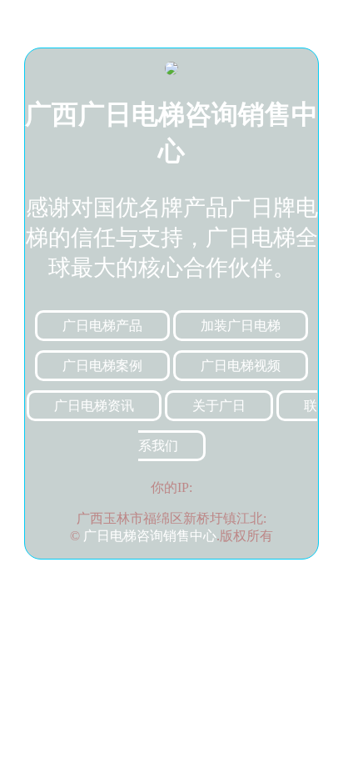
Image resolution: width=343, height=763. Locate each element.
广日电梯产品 (102, 326)
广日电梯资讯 (94, 406)
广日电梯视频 (241, 366)
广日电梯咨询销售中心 (149, 536)
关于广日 (219, 406)
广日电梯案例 (102, 366)
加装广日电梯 (241, 326)
